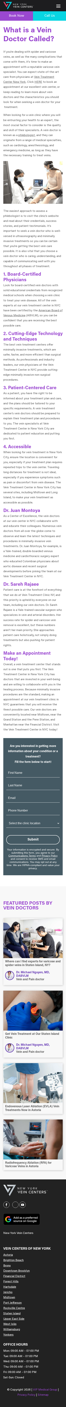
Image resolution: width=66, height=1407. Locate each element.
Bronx (7, 1265)
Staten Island (12, 1313)
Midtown (9, 1297)
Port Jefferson (12, 1302)
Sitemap (43, 1395)
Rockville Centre (14, 1308)
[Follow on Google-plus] (15, 1205)
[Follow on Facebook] (6, 1205)
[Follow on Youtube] (22, 1205)
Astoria (8, 1255)
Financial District (14, 1276)
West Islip (9, 1324)
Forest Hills (11, 1281)
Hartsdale (9, 1287)
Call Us (49, 16)
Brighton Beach (13, 1260)
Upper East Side (13, 1319)
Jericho (7, 1292)
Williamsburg (11, 1329)
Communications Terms (22, 855)
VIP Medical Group (45, 1389)
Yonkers (8, 1334)
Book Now (16, 16)
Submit (33, 839)
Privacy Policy (50, 855)
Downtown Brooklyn (16, 1270)
